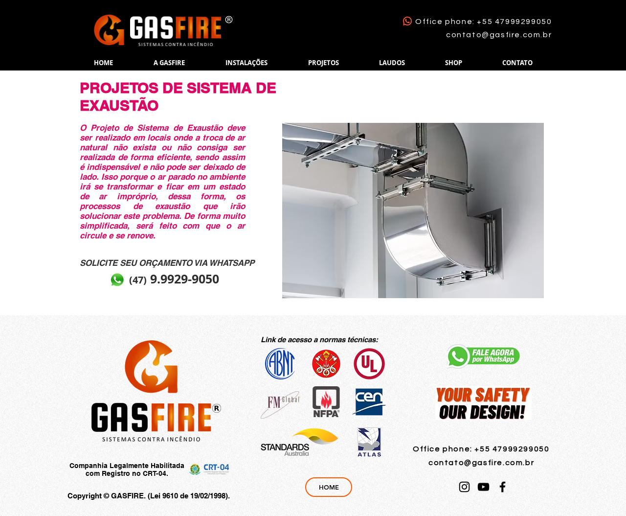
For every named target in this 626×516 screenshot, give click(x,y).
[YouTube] (483, 487)
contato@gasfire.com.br (499, 35)
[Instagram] (464, 487)
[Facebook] (502, 487)
